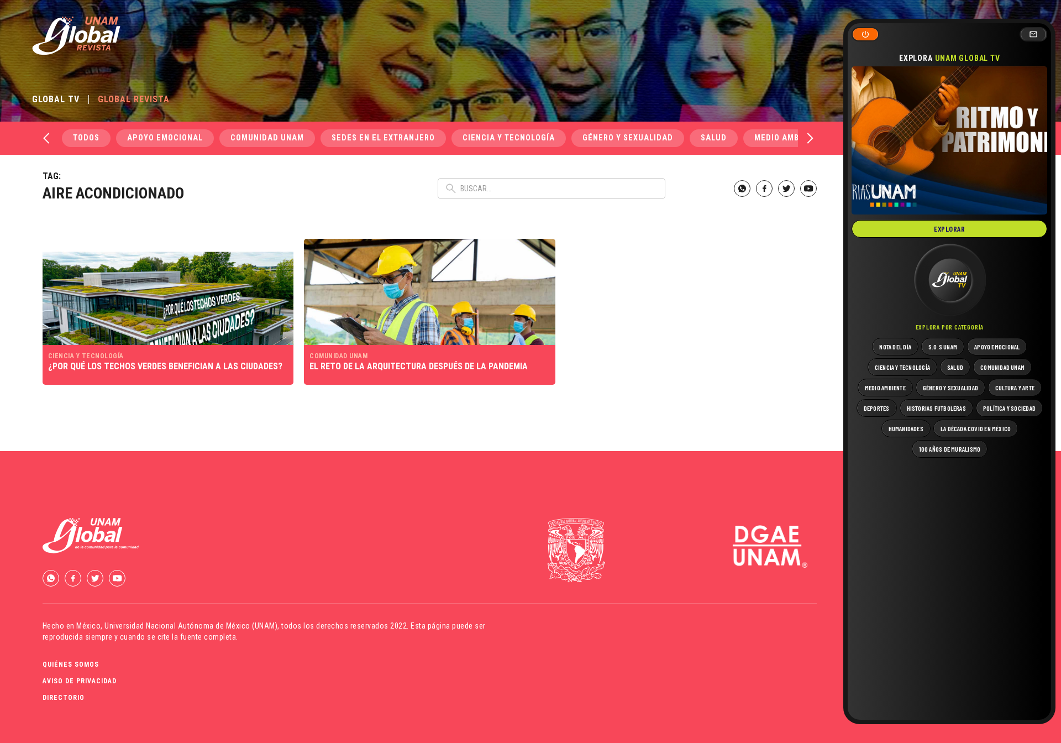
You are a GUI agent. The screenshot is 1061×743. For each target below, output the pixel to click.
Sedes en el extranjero (383, 138)
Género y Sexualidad (627, 138)
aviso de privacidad (80, 681)
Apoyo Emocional (165, 138)
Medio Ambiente (788, 138)
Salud (714, 138)
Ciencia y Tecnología (509, 138)
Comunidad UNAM (267, 138)
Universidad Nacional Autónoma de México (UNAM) (190, 625)
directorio (64, 698)
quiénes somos (71, 664)
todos (86, 138)
